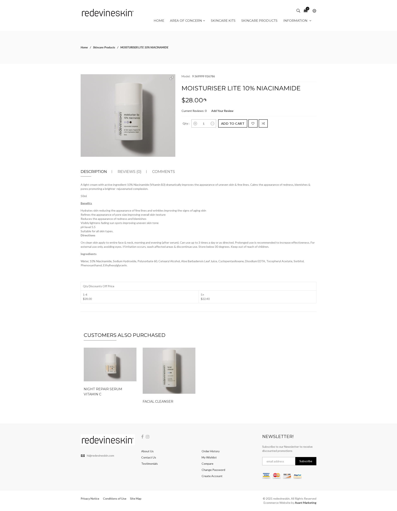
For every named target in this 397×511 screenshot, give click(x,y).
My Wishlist (209, 457)
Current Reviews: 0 (194, 110)
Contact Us (148, 457)
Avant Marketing (305, 502)
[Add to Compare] (263, 123)
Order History (211, 451)
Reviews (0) (129, 171)
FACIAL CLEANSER (158, 401)
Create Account (212, 476)
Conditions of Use (114, 498)
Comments (163, 171)
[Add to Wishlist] (253, 123)
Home (84, 47)
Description (94, 171)
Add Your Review (222, 110)
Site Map (135, 498)
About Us (147, 451)
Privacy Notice (90, 498)
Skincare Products (104, 47)
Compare (207, 463)
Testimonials (149, 463)
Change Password (213, 470)
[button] (171, 78)
